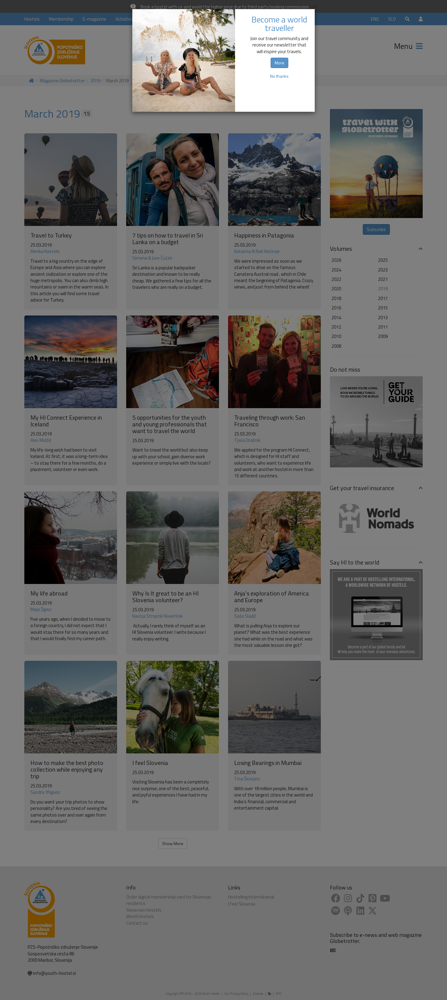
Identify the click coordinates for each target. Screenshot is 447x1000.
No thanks (279, 76)
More (279, 63)
